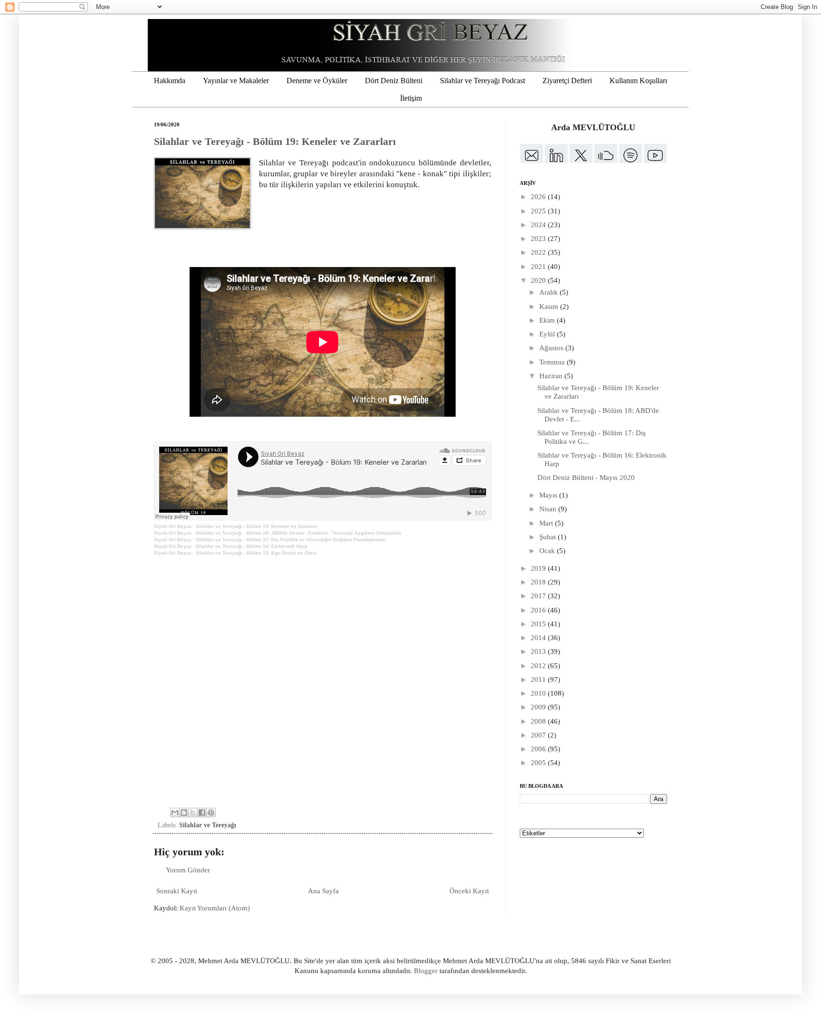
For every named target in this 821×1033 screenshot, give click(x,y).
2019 (539, 568)
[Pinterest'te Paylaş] (211, 812)
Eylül (548, 334)
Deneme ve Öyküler (316, 81)
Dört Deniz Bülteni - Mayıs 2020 (586, 477)
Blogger (426, 971)
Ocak (548, 551)
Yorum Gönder (188, 870)
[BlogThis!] (184, 812)
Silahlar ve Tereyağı (207, 825)
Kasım (549, 306)
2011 (539, 679)
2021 (539, 266)
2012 (539, 666)
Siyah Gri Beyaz (172, 526)
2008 (539, 721)
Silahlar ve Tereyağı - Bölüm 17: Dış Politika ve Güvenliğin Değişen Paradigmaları (291, 539)
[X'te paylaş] (193, 812)
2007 (539, 735)
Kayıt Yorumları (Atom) (215, 908)
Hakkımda (169, 81)
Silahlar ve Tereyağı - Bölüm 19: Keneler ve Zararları (275, 141)
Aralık (549, 292)
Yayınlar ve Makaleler (236, 81)
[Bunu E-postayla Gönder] (175, 812)
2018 (539, 582)
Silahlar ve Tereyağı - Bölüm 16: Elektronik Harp (251, 546)
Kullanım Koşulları (638, 81)
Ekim (548, 320)
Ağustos (552, 348)
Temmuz (553, 362)
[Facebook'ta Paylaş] (202, 812)
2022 (539, 252)
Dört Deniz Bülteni (393, 81)
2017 (539, 596)
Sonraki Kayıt (176, 891)
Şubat (548, 537)
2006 (539, 749)
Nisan (548, 509)
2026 (539, 197)
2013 (539, 651)
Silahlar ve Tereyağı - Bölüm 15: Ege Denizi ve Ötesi (256, 552)
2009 (539, 707)
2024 (539, 225)
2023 (539, 238)
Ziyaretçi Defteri (567, 81)
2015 (539, 624)
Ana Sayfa (323, 891)
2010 (539, 693)
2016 (539, 610)
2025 (539, 211)
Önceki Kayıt (469, 891)
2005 (539, 762)
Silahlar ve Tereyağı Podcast (482, 81)
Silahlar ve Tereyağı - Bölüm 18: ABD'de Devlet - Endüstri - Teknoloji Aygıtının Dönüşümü (298, 533)
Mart (547, 523)
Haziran (551, 376)
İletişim (411, 98)
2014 (539, 637)
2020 (539, 280)
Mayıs (549, 495)
